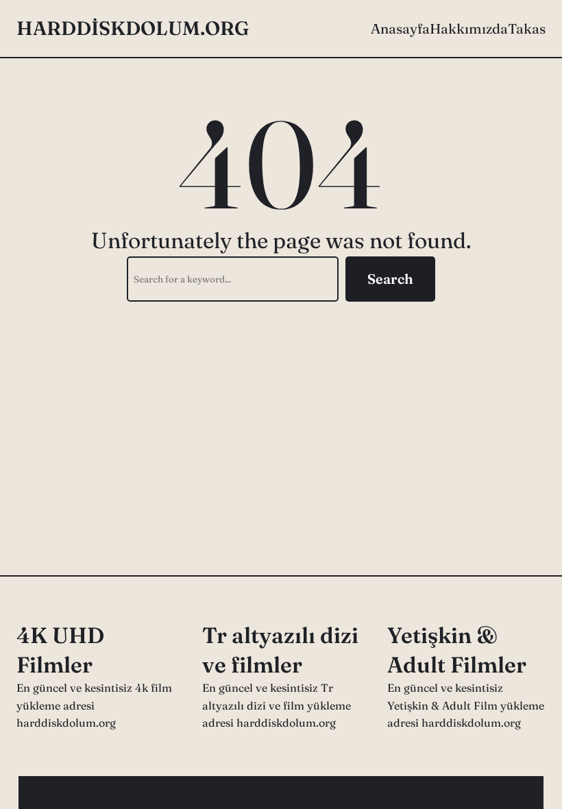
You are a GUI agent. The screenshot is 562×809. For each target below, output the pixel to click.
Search (390, 278)
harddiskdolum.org (132, 28)
